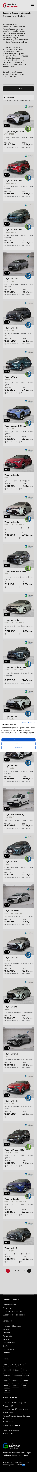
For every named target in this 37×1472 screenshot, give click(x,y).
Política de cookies (29, 723)
